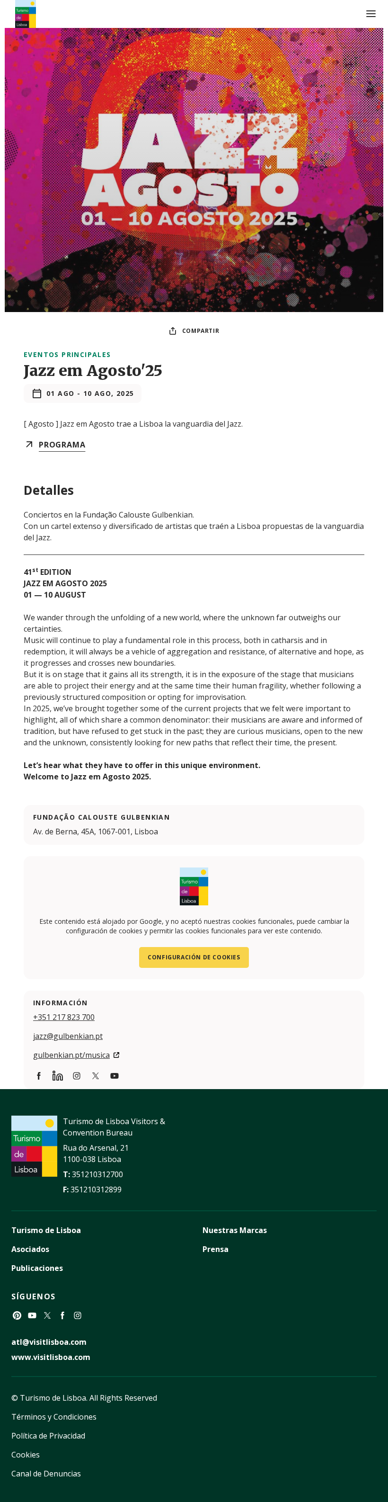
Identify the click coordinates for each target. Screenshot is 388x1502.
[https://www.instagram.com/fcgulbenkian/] (76, 1076)
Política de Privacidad (48, 1435)
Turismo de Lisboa (46, 1230)
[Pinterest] (17, 1315)
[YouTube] (32, 1315)
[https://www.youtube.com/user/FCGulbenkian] (114, 1076)
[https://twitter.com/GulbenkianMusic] (95, 1076)
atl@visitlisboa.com (49, 1342)
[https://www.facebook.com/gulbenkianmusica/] (38, 1076)
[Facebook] (62, 1315)
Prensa (216, 1249)
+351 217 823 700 (64, 1017)
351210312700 (97, 1174)
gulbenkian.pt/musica (71, 1055)
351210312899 (96, 1189)
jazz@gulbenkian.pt (68, 1036)
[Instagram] (77, 1315)
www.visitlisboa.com (50, 1357)
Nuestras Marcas (235, 1230)
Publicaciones (37, 1268)
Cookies (25, 1454)
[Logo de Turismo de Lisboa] (25, 14)
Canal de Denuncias (46, 1473)
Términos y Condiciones (54, 1417)
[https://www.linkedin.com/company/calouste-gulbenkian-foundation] (57, 1076)
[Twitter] (47, 1315)
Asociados (30, 1249)
